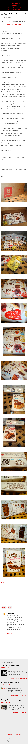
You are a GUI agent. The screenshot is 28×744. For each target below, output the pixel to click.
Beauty (4, 607)
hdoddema (18, 738)
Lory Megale (11, 613)
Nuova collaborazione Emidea (10, 682)
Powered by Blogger (14, 734)
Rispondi (9, 633)
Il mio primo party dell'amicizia (10, 665)
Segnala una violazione (14, 741)
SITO (3, 582)
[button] (26, 14)
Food (9, 607)
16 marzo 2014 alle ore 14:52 (13, 615)
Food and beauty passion (14, 4)
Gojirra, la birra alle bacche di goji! (11, 700)
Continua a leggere (19, 678)
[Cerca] (26, 4)
